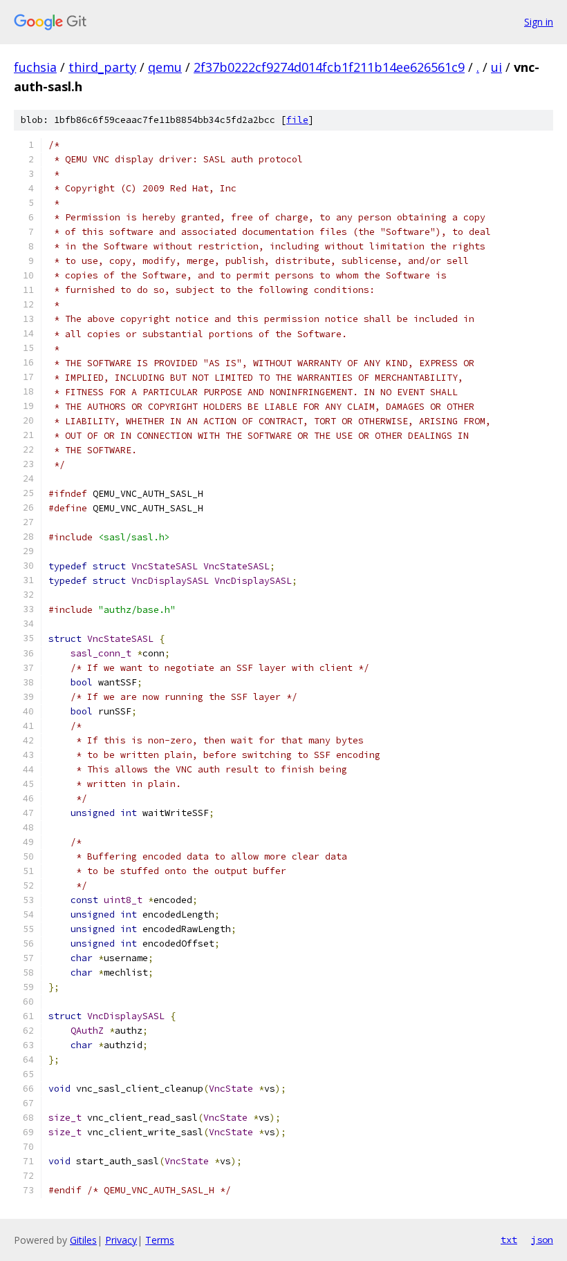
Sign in (538, 21)
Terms (159, 1239)
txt (509, 1239)
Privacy (121, 1239)
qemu (165, 67)
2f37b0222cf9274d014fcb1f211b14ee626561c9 (329, 67)
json (542, 1239)
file (297, 120)
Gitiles (83, 1239)
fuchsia (35, 67)
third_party (102, 67)
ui (496, 67)
